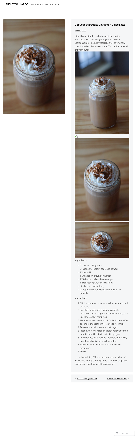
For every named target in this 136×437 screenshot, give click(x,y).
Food (84, 30)
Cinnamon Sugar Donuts (87, 378)
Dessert (78, 30)
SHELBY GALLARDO (16, 4)
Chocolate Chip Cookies (117, 378)
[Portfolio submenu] (50, 4)
